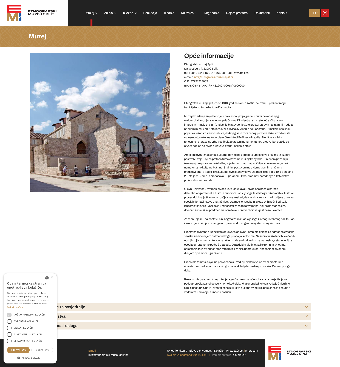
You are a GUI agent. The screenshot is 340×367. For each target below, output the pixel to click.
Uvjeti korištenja (177, 350)
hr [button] (314, 12)
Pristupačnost (234, 350)
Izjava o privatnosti (200, 350)
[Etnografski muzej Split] (31, 13)
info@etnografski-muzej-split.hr (213, 77)
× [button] (51, 277)
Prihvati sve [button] (18, 349)
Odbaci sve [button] (42, 349)
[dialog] (30, 318)
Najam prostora (237, 13)
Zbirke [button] (108, 13)
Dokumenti (262, 13)
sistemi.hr (239, 354)
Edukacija (150, 13)
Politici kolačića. (15, 307)
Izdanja (169, 13)
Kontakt (281, 13)
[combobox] (47, 278)
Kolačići (219, 350)
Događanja (211, 13)
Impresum (251, 350)
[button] (30, 358)
